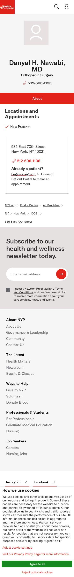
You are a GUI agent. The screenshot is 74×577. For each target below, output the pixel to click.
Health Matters (18, 361)
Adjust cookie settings (17, 547)
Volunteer (14, 396)
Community (15, 338)
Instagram (13, 482)
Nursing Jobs (16, 453)
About (37, 98)
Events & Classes (20, 373)
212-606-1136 (40, 83)
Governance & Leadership (27, 332)
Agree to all (37, 564)
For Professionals (20, 418)
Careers (12, 447)
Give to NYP (16, 390)
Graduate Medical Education (29, 425)
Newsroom (14, 367)
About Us (13, 326)
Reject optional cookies (37, 572)
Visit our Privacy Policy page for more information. (35, 554)
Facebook (41, 482)
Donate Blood (17, 402)
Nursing (12, 431)
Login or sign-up (23, 174)
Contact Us (15, 344)
